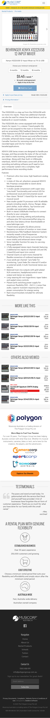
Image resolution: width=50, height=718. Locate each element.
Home (25, 639)
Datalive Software (31, 701)
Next (47, 29)
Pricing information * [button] (12, 100)
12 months (25, 70)
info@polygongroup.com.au (25, 672)
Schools (25, 649)
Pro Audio (18, 11)
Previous (3, 29)
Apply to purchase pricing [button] (13, 95)
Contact (25, 656)
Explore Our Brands (25, 473)
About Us (25, 642)
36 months (36, 70)
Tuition (25, 653)
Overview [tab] (8, 106)
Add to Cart (26, 88)
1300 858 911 (25, 668)
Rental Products (7, 11)
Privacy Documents (9, 698)
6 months (13, 70)
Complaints (21, 698)
